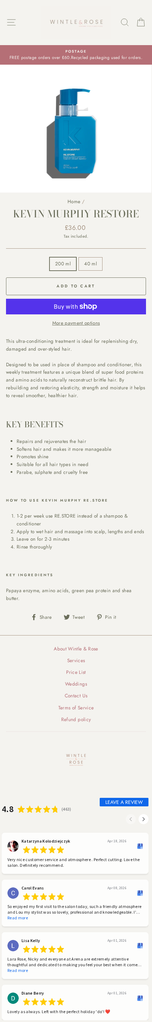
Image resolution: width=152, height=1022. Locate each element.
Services (76, 660)
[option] (76, 55)
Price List (76, 672)
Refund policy (76, 719)
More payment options (76, 322)
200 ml (63, 263)
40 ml (90, 263)
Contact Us (76, 695)
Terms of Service (76, 707)
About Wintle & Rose (76, 648)
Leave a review (124, 802)
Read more (17, 917)
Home (74, 201)
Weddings (76, 683)
